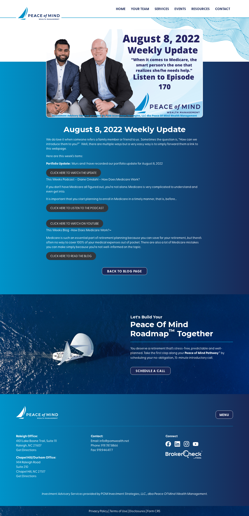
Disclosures (137, 511)
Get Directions (26, 450)
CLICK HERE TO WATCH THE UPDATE (73, 173)
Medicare (179, 242)
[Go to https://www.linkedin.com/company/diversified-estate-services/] (177, 444)
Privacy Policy (98, 511)
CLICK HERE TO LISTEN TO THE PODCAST (77, 208)
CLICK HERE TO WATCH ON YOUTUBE (74, 223)
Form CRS (153, 511)
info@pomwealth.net (114, 440)
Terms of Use (118, 511)
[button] (124, 271)
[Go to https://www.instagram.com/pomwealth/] (186, 444)
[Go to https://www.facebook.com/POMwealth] (168, 444)
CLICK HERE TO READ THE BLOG (71, 256)
